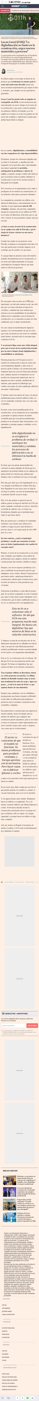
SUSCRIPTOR (5, 1337)
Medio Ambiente (9, 882)
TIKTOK (4, 1360)
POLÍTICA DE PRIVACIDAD (9, 1377)
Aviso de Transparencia (10, 1386)
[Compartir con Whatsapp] (28, 1398)
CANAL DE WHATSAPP (8, 1314)
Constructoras (29, 882)
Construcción (19, 882)
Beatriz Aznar (10, 70)
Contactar (6, 1322)
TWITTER (4, 1351)
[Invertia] (25, 2)
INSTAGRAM (5, 1357)
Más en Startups (10, 1171)
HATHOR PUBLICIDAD (8, 1328)
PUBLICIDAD (5, 1334)
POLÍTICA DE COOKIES (8, 1383)
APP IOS (4, 1305)
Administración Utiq (9, 1389)
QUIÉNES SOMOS (7, 1311)
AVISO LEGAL (5, 1374)
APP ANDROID (6, 1308)
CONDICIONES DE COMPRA (10, 1380)
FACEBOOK (5, 1354)
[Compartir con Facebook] (18, 1398)
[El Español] (15, 2)
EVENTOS (4, 1331)
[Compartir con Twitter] (23, 1398)
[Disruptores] (20, 6)
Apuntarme (32, 1026)
